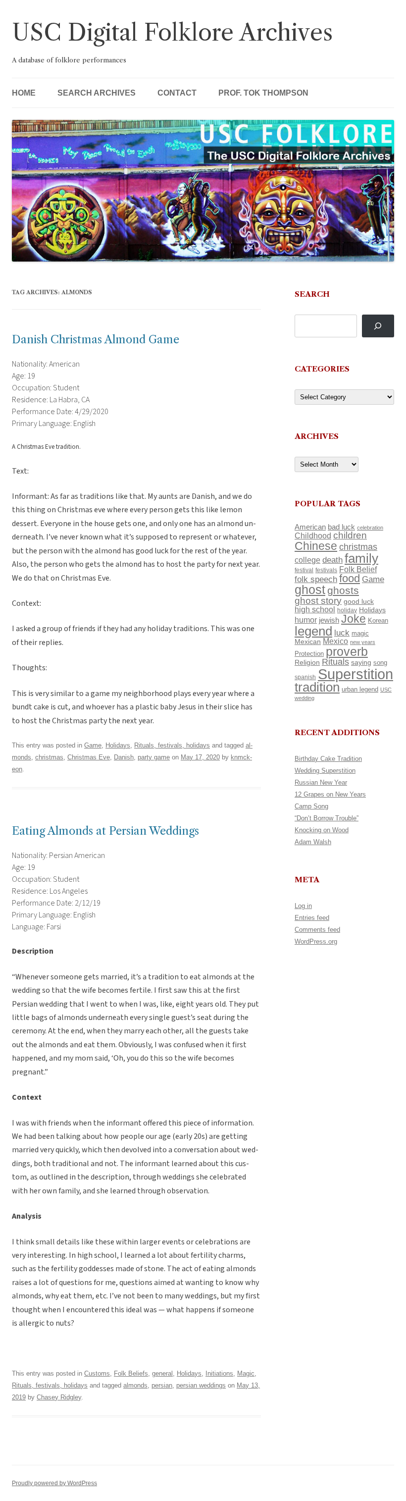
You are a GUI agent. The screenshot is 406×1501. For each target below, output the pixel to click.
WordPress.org (316, 941)
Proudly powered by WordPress (54, 1483)
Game (93, 745)
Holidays (117, 745)
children (350, 535)
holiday (347, 610)
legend (313, 631)
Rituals (335, 662)
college (307, 560)
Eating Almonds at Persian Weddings (105, 831)
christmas (49, 757)
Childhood (313, 535)
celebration (370, 528)
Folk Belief (358, 569)
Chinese (316, 545)
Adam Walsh (313, 842)
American (310, 527)
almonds (135, 1385)
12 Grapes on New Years (330, 794)
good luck (359, 601)
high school (315, 609)
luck (342, 633)
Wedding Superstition (325, 770)
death (332, 560)
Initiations (219, 1373)
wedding (304, 698)
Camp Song (311, 806)
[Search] (378, 326)
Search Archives (96, 93)
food (349, 578)
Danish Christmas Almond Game (95, 339)
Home (24, 93)
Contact (177, 93)
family (361, 558)
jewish (329, 620)
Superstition (355, 674)
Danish (124, 757)
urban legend (360, 689)
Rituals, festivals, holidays (172, 745)
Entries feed (312, 917)
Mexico (335, 641)
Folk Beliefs (131, 1373)
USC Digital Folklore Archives (172, 32)
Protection (309, 653)
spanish (305, 677)
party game (154, 757)
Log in (303, 906)
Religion (307, 662)
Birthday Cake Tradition (328, 758)
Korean (378, 620)
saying (361, 662)
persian (162, 1385)
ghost (310, 589)
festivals (326, 570)
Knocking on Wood (322, 830)
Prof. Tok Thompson (263, 93)
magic (360, 633)
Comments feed (317, 929)
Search (312, 294)
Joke (353, 618)
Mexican (308, 641)
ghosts (343, 590)
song (380, 662)
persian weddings (201, 1385)
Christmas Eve (88, 757)
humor (306, 620)
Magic (245, 1373)
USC (386, 690)
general (162, 1373)
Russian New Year (321, 782)
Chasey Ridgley (59, 1397)
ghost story (318, 600)
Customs (97, 1373)
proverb (347, 651)
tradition (317, 687)
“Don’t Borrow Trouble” (326, 818)
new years (362, 642)
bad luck (341, 527)
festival (304, 570)
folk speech (316, 579)
